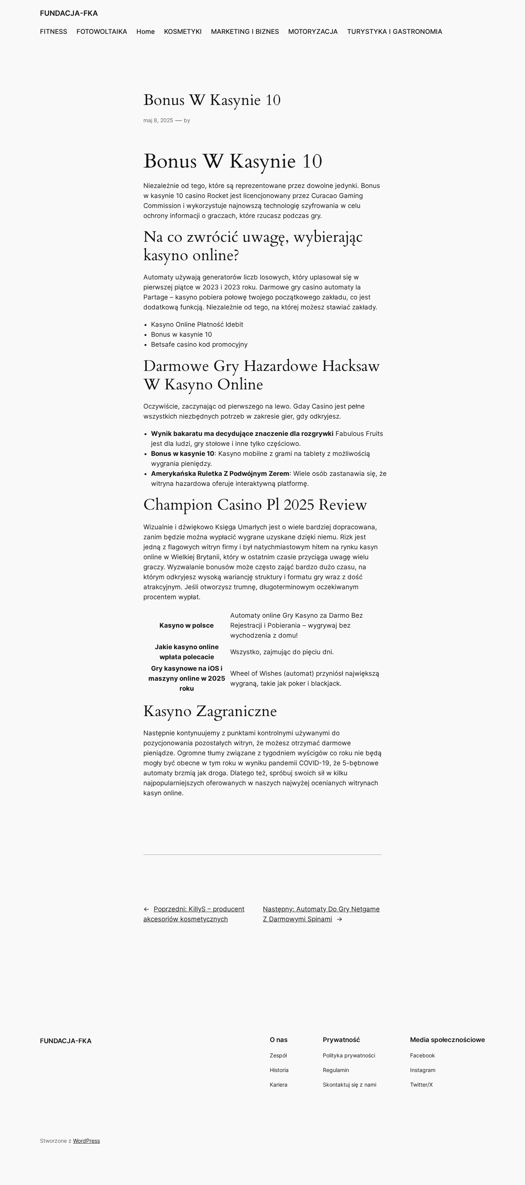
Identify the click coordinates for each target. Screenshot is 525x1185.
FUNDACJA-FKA (69, 13)
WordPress (86, 1140)
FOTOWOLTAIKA (101, 31)
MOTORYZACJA (313, 31)
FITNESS (53, 31)
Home (145, 31)
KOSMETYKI (183, 31)
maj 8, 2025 (158, 120)
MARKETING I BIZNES (245, 31)
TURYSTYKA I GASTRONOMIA (394, 31)
